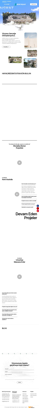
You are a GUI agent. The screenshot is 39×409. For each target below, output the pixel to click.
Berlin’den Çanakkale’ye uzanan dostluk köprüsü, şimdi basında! (31, 344)
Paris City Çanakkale (6, 234)
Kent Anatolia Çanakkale (29, 235)
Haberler (4, 341)
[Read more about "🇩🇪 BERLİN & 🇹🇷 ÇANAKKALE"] (19, 335)
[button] (33, 4)
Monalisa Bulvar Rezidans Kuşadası (6, 252)
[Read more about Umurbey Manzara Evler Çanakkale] (19, 243)
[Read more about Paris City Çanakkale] (7, 227)
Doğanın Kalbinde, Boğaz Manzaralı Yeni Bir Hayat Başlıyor (7, 344)
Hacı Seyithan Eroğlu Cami (9, 135)
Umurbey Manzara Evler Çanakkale (18, 252)
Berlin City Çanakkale (18, 234)
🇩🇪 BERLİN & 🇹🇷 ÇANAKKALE (17, 344)
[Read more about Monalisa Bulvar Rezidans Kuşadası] (7, 243)
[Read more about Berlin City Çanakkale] (19, 227)
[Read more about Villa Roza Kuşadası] (31, 243)
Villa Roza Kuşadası (30, 251)
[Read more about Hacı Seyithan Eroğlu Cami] (19, 112)
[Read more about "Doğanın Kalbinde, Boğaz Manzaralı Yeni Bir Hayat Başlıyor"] (7, 335)
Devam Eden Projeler (5, 233)
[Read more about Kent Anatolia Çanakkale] (31, 227)
